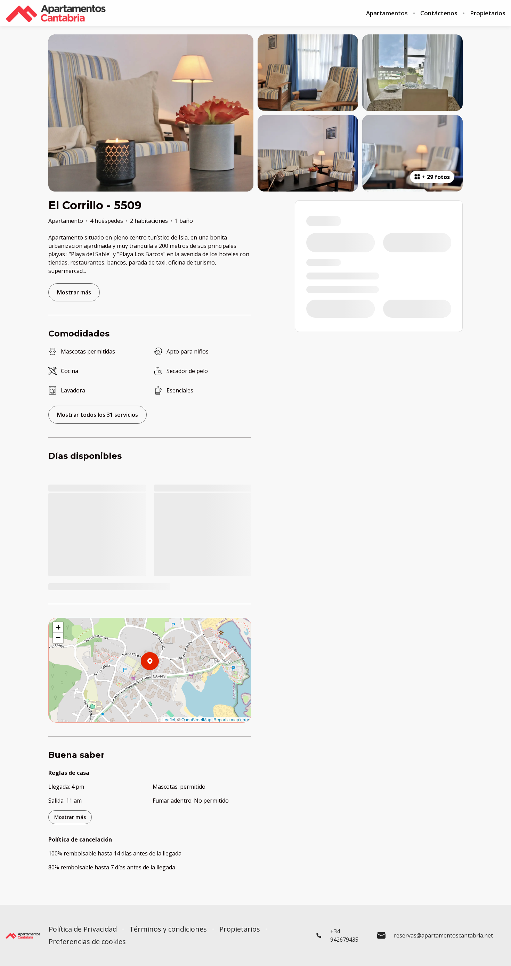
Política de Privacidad (83, 929)
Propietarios (487, 13)
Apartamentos (387, 13)
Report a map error (231, 719)
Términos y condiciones (168, 929)
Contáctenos (438, 13)
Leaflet (168, 719)
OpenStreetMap (196, 719)
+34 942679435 (344, 935)
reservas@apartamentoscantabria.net (443, 935)
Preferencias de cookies (87, 941)
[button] (159, 679)
